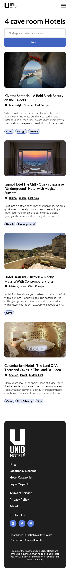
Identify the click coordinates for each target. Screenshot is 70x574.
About (14, 506)
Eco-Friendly (25, 401)
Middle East (36, 374)
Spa (39, 401)
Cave (9, 131)
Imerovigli (15, 105)
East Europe (42, 105)
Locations (16, 471)
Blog (13, 464)
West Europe (36, 286)
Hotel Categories (21, 477)
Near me (31, 471)
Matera (13, 286)
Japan (22, 197)
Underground (26, 224)
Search (35, 42)
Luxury (34, 131)
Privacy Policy (19, 499)
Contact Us (17, 515)
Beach (10, 224)
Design (21, 131)
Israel (23, 374)
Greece (28, 105)
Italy (23, 286)
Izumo (13, 197)
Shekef (13, 374)
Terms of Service (21, 493)
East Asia (33, 197)
